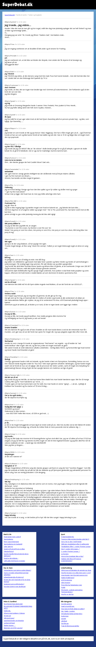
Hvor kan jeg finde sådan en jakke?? (73, 609)
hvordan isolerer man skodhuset (15, 587)
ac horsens (64, 554)
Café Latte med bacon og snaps (14, 561)
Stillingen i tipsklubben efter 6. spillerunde (75, 544)
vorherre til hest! (9, 623)
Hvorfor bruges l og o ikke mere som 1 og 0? (76, 573)
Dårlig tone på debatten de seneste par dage (76, 570)
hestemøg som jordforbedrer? (14, 584)
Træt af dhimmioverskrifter (70, 626)
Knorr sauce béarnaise (11, 542)
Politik (63, 587)
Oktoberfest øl (9, 551)
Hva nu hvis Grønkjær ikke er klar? (72, 556)
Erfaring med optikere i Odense (14, 613)
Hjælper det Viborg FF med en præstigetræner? (71, 560)
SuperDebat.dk (10, 15)
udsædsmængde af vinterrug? (14, 577)
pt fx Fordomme (66, 580)
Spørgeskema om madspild (13, 544)
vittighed (64, 621)
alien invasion (65, 583)
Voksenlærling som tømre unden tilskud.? (17, 570)
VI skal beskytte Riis (67, 537)
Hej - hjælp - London (68, 611)
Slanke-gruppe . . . (10, 625)
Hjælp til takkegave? (67, 578)
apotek (63, 619)
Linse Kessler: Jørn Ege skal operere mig (74, 575)
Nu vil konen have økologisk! (13, 604)
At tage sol (7, 616)
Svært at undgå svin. (67, 606)
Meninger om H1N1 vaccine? (13, 628)
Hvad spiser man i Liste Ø (12, 537)
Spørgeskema (8, 539)
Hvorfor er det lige (67, 594)
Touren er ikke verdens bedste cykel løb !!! (75, 539)
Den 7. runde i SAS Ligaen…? (70, 549)
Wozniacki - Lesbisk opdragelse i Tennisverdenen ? (72, 591)
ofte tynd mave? (9, 618)
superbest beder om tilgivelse (14, 621)
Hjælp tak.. (7, 611)
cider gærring (8, 547)
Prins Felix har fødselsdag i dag (71, 585)
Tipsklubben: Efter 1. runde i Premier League (75, 547)
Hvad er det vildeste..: (11, 558)
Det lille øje (65, 623)
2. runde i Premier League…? (70, 551)
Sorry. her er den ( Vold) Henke (71, 542)
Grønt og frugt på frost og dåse (14, 549)
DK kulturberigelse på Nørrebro (71, 614)
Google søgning (66, 604)
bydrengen (64, 616)
